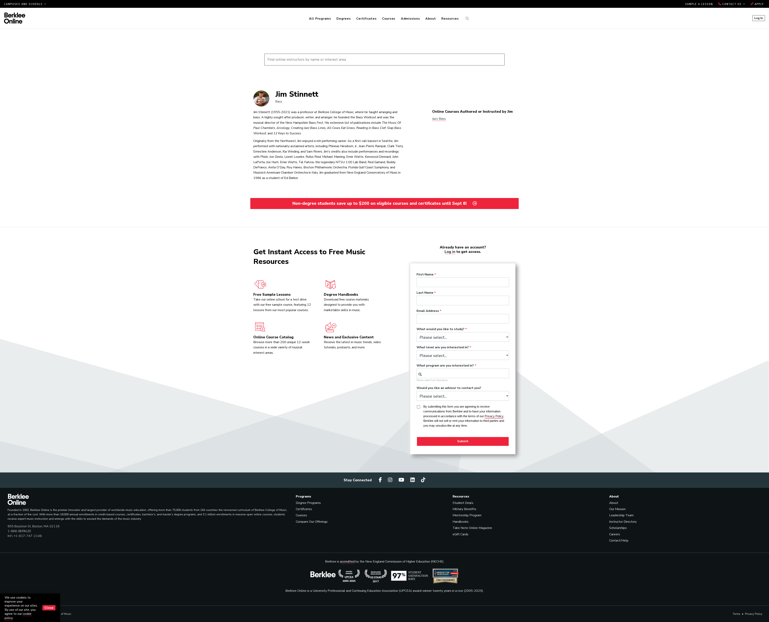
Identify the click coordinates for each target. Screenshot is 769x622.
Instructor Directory (623, 522)
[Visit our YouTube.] (402, 480)
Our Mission (617, 509)
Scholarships (618, 528)
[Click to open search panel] (466, 18)
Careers (614, 534)
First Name (425, 275)
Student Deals (463, 503)
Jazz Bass (439, 119)
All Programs (320, 18)
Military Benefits (464, 509)
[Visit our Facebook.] (381, 480)
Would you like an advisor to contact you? (449, 388)
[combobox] (463, 373)
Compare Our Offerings (312, 522)
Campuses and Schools (24, 4)
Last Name (425, 293)
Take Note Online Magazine (472, 528)
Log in (450, 251)
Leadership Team (621, 515)
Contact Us (732, 4)
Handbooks (461, 522)
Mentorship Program (467, 515)
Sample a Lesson (699, 4)
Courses (388, 18)
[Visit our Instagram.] (391, 480)
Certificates (366, 18)
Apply (758, 4)
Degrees (343, 18)
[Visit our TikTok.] (423, 480)
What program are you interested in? (445, 366)
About (430, 18)
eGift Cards (460, 534)
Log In (758, 18)
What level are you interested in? (443, 348)
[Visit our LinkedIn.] (413, 480)
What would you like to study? (440, 329)
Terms (736, 614)
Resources (450, 18)
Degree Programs (308, 503)
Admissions (410, 18)
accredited (347, 561)
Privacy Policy (753, 614)
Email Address (428, 311)
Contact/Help (618, 540)
